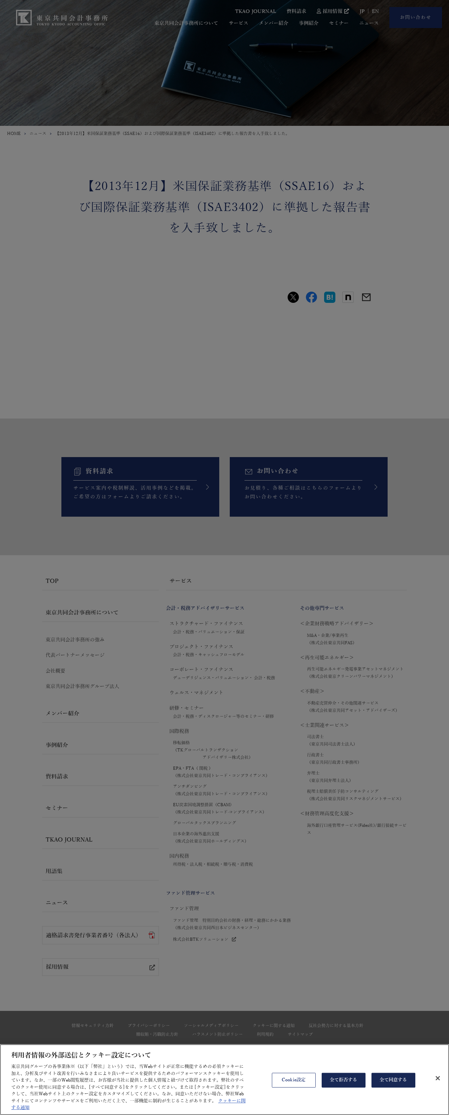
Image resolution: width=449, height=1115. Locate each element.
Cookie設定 (294, 1079)
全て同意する (393, 1079)
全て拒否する (343, 1079)
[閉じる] (437, 1078)
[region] (224, 1079)
